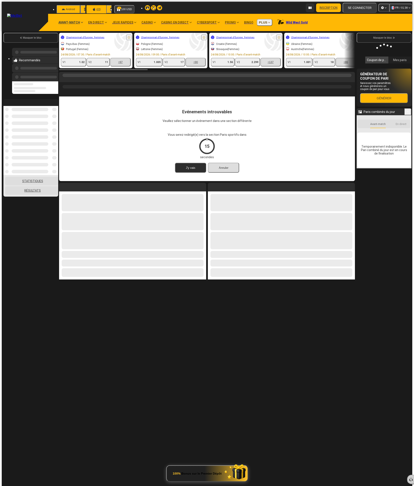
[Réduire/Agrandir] (407, 111)
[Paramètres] (383, 8)
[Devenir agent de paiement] (310, 7)
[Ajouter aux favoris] (129, 37)
